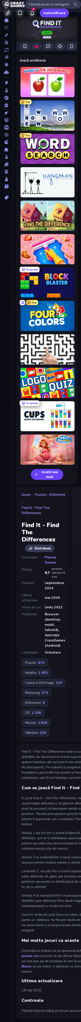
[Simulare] (6, 157)
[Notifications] (32, 13)
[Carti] (6, 105)
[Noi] (6, 35)
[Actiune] (6, 83)
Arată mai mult (49, 474)
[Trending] (6, 42)
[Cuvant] (6, 127)
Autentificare (54, 13)
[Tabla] (6, 179)
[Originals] (6, 57)
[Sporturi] (6, 164)
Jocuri (26, 494)
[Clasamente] (6, 72)
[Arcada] (6, 90)
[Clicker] (6, 112)
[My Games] (20, 13)
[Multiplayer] (6, 64)
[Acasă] (6, 20)
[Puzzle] (6, 149)
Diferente (57, 494)
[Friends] (7, 13)
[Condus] (6, 120)
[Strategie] (6, 171)
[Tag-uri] (6, 197)
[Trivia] (6, 186)
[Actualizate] (6, 49)
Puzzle (40, 494)
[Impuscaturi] (6, 134)
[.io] (6, 142)
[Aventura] (6, 98)
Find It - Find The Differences (36, 510)
